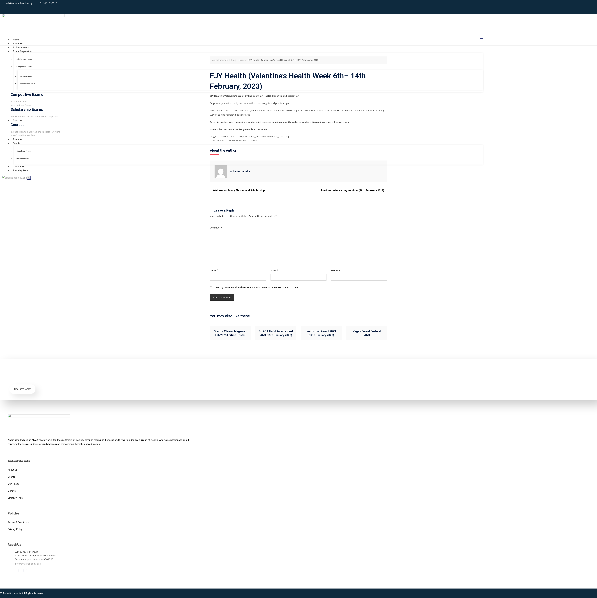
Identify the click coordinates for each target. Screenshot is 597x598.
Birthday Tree (20, 170)
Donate (12, 490)
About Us (18, 43)
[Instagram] (588, 7)
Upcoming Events (23, 158)
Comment (216, 227)
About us (12, 469)
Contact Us (19, 166)
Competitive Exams (24, 66)
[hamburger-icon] (481, 38)
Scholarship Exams (24, 59)
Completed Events (23, 151)
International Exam (27, 84)
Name (214, 270)
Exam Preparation (22, 51)
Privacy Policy (15, 529)
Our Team (13, 483)
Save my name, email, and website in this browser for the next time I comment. (256, 287)
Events (16, 143)
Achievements (21, 47)
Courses (17, 120)
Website (335, 270)
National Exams (26, 76)
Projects (17, 139)
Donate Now (22, 389)
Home (16, 39)
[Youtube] (591, 7)
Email (274, 270)
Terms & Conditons (18, 522)
